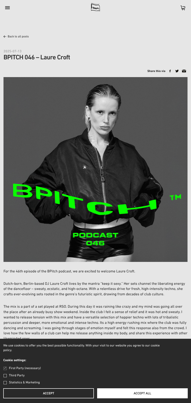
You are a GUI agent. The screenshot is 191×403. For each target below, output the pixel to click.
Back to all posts (18, 37)
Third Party (17, 376)
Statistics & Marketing (24, 383)
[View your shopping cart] (180, 9)
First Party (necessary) (25, 368)
